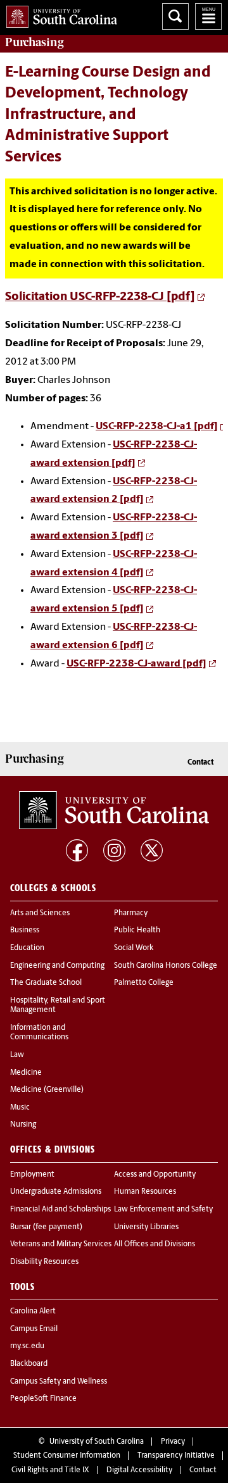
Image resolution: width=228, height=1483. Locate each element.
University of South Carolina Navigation (208, 16)
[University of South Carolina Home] (58, 14)
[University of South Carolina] (114, 810)
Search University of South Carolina (175, 16)
